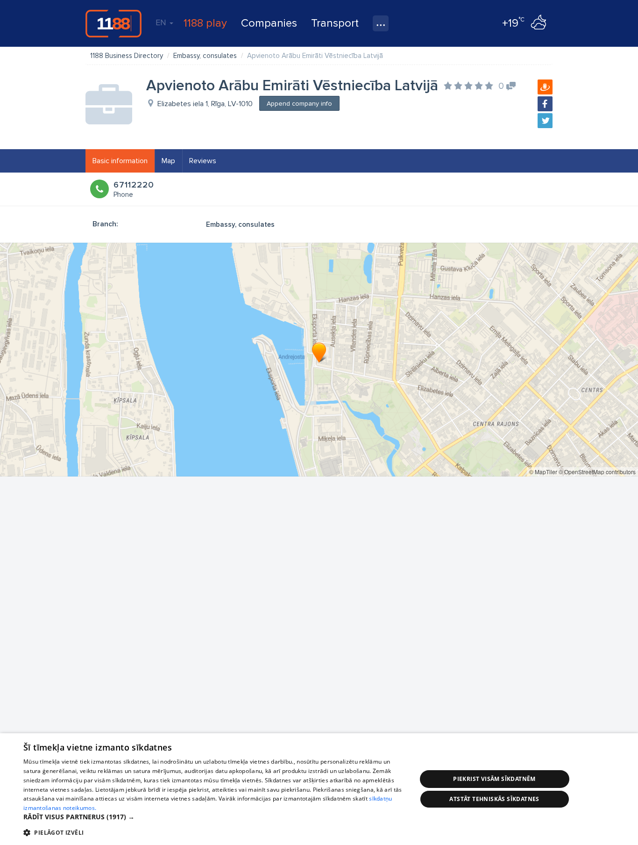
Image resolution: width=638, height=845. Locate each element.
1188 (113, 23)
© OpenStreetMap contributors (597, 472)
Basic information (120, 161)
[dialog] (319, 789)
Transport (335, 23)
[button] (213, 817)
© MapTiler (543, 472)
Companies (269, 23)
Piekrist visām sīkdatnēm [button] (494, 779)
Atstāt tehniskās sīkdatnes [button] (494, 799)
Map (168, 161)
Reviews (202, 161)
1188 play (205, 23)
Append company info (299, 104)
